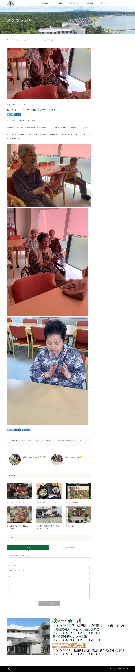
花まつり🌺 (70, 526)
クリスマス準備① (72, 502)
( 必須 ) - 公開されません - (18, 570)
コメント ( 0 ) (28, 547)
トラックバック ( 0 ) (70, 547)
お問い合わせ (104, 3)
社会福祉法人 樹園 (123, 669)
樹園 (63, 440)
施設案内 (45, 3)
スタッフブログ (21, 104)
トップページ (31, 3)
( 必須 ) (12, 565)
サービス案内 (58, 3)
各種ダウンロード (75, 3)
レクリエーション (43, 440)
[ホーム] (7, 37)
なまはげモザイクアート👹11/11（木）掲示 (17, 527)
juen (17, 440)
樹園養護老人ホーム (71, 440)
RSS (8, 668)
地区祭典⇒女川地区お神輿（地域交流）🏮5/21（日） (48, 527)
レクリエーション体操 (55, 440)
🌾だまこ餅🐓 (41, 502)
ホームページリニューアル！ (16, 502)
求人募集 (90, 3)
